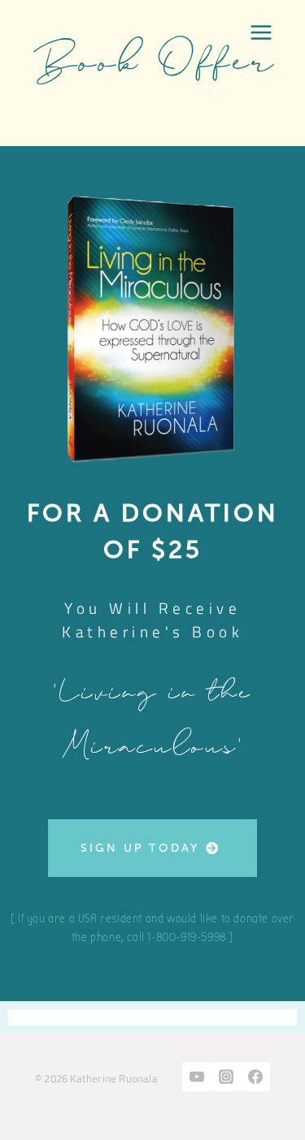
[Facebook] (255, 1076)
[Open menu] (261, 32)
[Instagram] (226, 1076)
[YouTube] (196, 1076)
